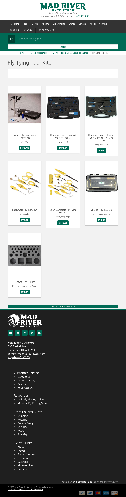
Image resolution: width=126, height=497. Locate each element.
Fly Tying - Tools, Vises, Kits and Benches (69, 52)
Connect (103, 23)
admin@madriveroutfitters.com (26, 353)
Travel (21, 450)
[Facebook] (25, 333)
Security (22, 427)
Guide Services (26, 454)
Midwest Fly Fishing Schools (34, 403)
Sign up (30, 30)
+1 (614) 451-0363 (19, 357)
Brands (72, 23)
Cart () (48, 30)
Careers (22, 469)
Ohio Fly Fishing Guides (31, 399)
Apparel (45, 23)
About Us (23, 447)
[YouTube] (10, 333)
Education (23, 458)
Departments (59, 23)
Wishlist (22, 384)
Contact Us (24, 376)
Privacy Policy (25, 423)
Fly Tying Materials (38, 52)
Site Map (23, 434)
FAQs (21, 430)
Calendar (23, 461)
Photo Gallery (26, 465)
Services (82, 23)
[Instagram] (17, 333)
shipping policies (82, 481)
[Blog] (39, 333)
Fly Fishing (14, 23)
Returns (22, 419)
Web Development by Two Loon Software (25, 489)
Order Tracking (26, 380)
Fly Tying (34, 23)
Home (21, 52)
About (93, 23)
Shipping (23, 416)
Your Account (25, 387)
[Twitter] (32, 333)
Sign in (16, 30)
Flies (25, 23)
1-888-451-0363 (82, 16)
